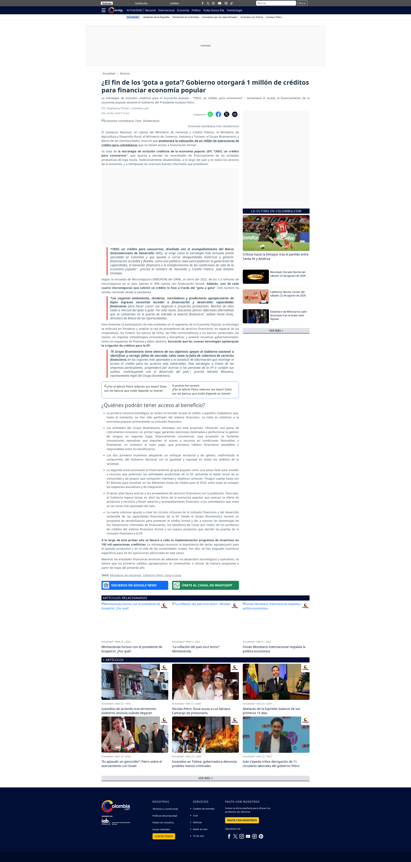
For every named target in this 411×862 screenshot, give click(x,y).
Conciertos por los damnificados (219, 17)
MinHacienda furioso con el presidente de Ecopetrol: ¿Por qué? (131, 649)
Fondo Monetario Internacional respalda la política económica (274, 649)
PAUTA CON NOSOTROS (242, 820)
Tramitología (234, 10)
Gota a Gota (173, 575)
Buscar (302, 3)
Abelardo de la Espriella (156, 17)
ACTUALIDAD (134, 10)
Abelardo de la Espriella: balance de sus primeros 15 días (271, 711)
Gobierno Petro (153, 575)
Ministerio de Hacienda (125, 575)
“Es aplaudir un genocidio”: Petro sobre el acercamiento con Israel (131, 763)
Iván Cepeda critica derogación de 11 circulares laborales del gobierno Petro (271, 763)
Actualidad (108, 73)
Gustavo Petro (274, 17)
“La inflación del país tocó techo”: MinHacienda (196, 649)
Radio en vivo (200, 829)
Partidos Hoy (141, 3)
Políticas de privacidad (165, 815)
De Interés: (133, 17)
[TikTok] (231, 3)
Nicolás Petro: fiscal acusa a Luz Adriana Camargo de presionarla (201, 711)
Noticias (106, 3)
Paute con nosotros (163, 822)
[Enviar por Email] (235, 114)
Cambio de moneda (203, 808)
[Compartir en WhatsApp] (210, 114)
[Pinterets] (260, 835)
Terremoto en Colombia (185, 17)
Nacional (150, 10)
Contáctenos (164, 836)
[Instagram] (213, 3)
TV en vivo (198, 835)
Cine (195, 815)
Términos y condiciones (165, 808)
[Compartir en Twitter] (227, 114)
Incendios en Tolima (252, 17)
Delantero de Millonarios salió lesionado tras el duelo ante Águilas (288, 315)
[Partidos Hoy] (226, 3)
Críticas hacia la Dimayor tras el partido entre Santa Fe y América (276, 256)
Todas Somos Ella (213, 10)
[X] (208, 3)
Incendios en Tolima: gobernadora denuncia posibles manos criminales (204, 763)
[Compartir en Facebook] (218, 114)
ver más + (276, 331)
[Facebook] (202, 3)
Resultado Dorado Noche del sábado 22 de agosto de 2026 (288, 273)
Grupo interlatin (161, 829)
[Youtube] (219, 3)
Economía (183, 10)
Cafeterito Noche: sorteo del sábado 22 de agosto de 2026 (288, 293)
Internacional (166, 10)
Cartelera (174, 3)
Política (196, 10)
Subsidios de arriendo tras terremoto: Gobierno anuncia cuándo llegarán (129, 711)
